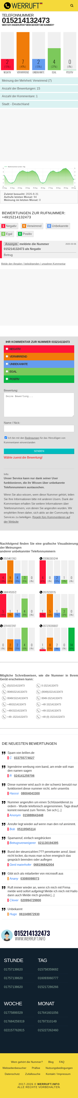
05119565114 (26, 829)
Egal (13, 371)
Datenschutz (12, 1073)
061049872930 (29, 914)
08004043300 (30, 793)
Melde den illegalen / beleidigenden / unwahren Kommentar (33, 263)
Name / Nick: (12, 422)
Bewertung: (11, 390)
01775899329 (13, 1012)
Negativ (15, 349)
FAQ (61, 1061)
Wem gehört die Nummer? (27, 1061)
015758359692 (48, 969)
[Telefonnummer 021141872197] (17, 650)
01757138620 (13, 969)
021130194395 (48, 842)
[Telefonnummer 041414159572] (17, 616)
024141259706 (24, 775)
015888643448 (33, 815)
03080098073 (29, 878)
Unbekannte (18, 364)
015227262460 (48, 1030)
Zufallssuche (32, 1073)
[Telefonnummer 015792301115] (57, 616)
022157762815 (14, 1030)
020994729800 (31, 900)
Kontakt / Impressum (58, 1073)
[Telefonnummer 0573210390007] (57, 650)
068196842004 (44, 864)
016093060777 (48, 978)
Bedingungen (32, 438)
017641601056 (48, 1012)
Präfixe (36, 1067)
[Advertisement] (39, 135)
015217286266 (48, 987)
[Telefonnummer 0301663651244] (57, 582)
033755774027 (24, 757)
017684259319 (14, 1021)
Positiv (14, 379)
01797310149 (47, 1021)
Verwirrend (18, 356)
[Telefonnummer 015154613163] (17, 582)
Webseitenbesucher (14, 1067)
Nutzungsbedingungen (59, 1067)
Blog (51, 1061)
